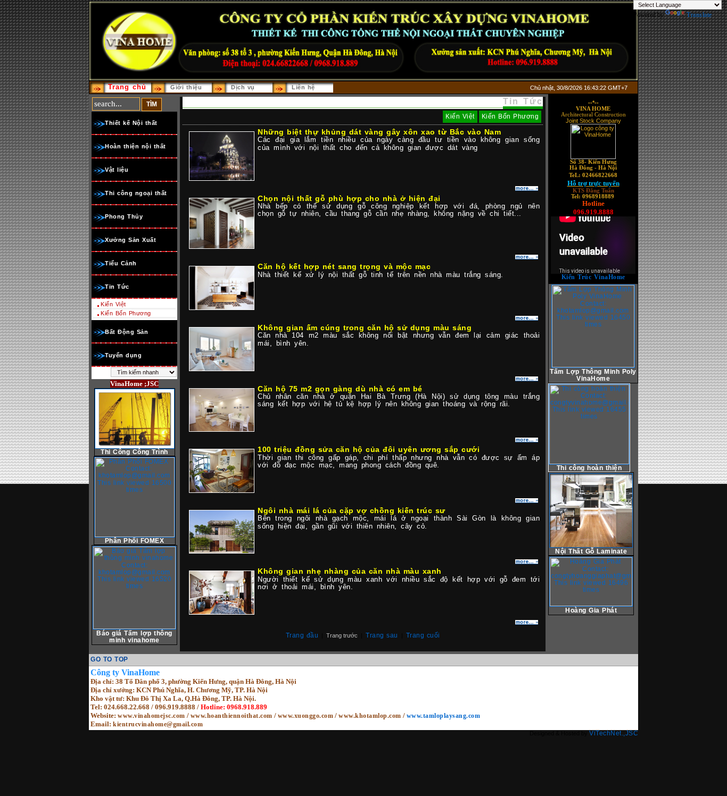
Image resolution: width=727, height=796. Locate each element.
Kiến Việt (113, 304)
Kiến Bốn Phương (126, 313)
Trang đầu (302, 635)
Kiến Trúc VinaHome (593, 277)
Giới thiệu (186, 87)
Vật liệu (116, 169)
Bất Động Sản (126, 332)
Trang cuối (423, 635)
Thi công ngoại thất (136, 193)
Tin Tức (117, 286)
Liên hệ (303, 87)
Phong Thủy (124, 216)
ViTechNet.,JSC (613, 733)
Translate (699, 15)
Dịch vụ (243, 87)
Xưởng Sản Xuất (130, 240)
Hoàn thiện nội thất (135, 146)
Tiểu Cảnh (121, 263)
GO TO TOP (109, 659)
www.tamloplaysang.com (444, 715)
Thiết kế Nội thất (131, 123)
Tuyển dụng (123, 355)
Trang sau (382, 635)
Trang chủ (127, 87)
